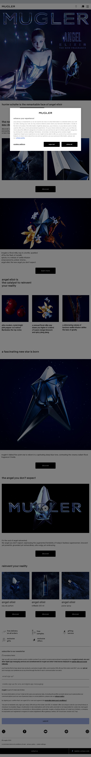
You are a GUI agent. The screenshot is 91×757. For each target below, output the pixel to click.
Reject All (52, 144)
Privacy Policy (20, 138)
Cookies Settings (19, 144)
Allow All (69, 144)
